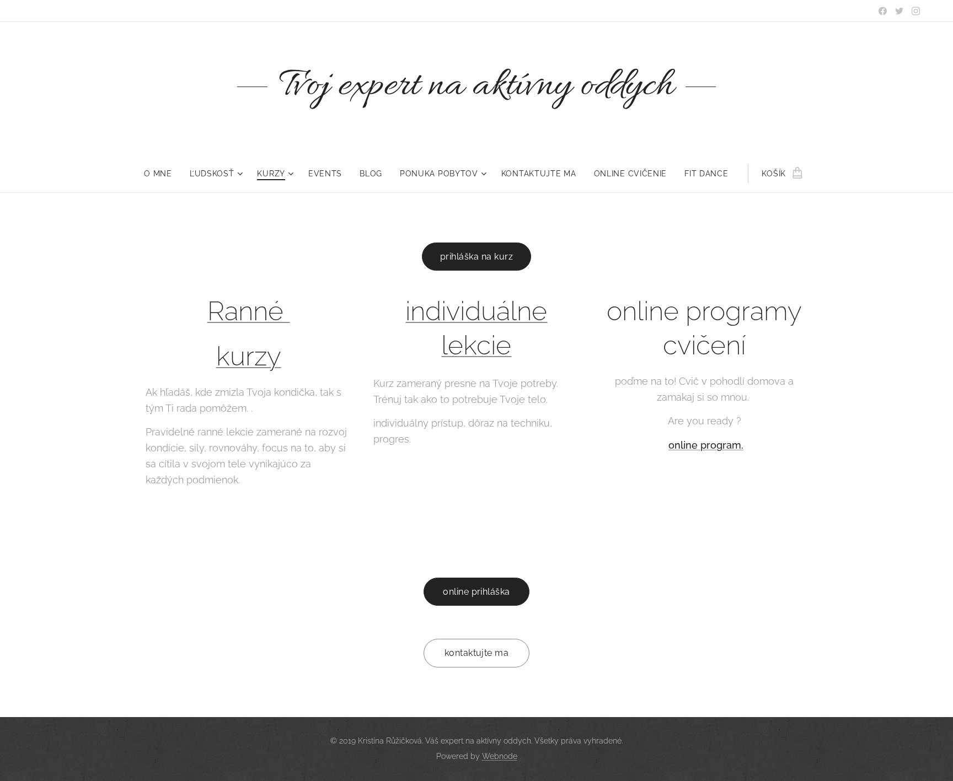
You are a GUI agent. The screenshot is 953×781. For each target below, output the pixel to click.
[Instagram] (916, 11)
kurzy (248, 356)
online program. (705, 445)
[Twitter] (899, 11)
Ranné (248, 310)
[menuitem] (162, 173)
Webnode (499, 756)
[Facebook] (883, 11)
